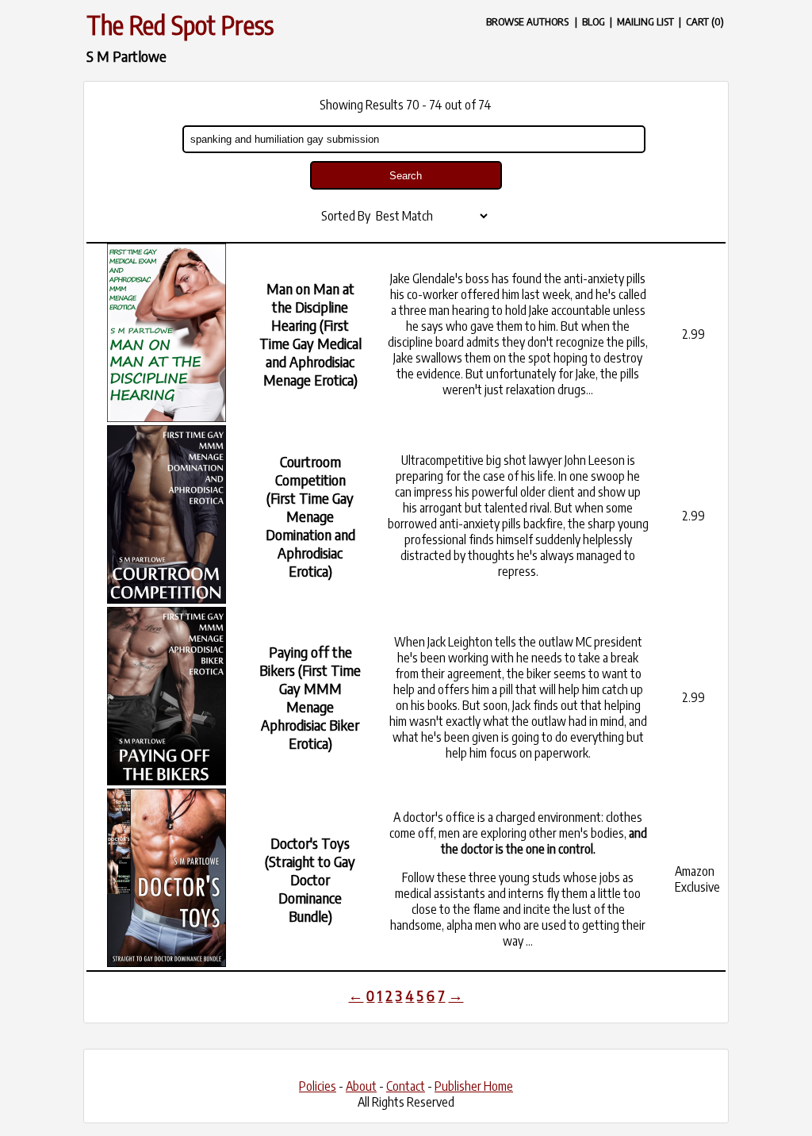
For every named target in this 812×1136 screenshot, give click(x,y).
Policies (317, 1086)
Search (405, 176)
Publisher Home (474, 1086)
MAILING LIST (645, 21)
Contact (405, 1086)
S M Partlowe (126, 56)
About (361, 1086)
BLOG (593, 21)
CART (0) (705, 21)
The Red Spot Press (180, 24)
